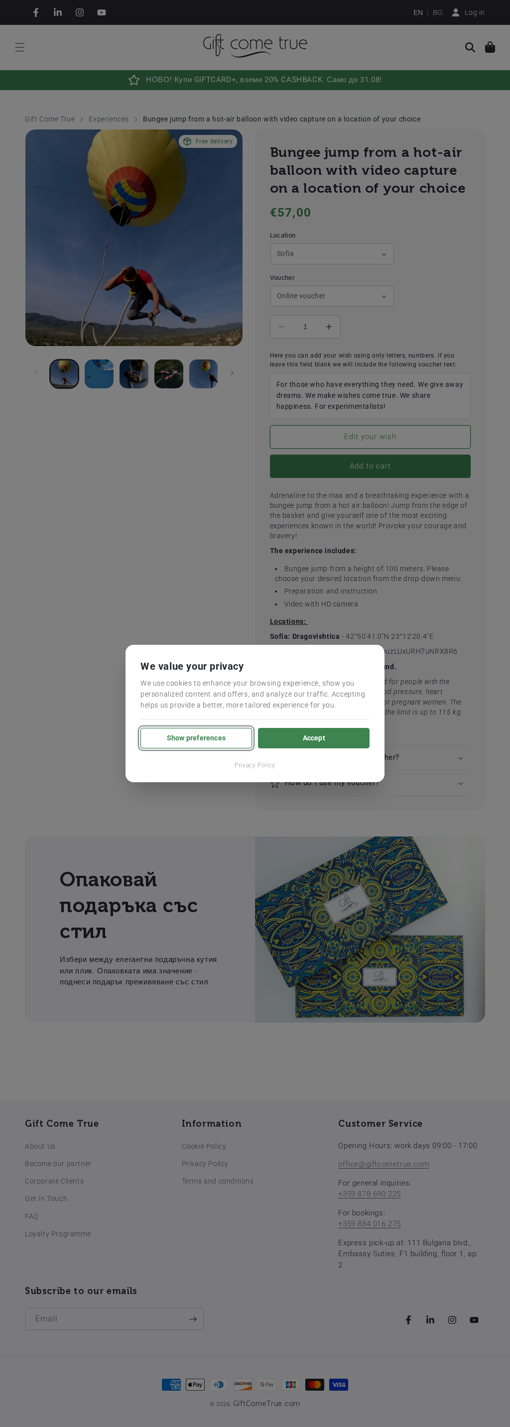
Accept (314, 738)
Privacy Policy (255, 765)
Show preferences (196, 738)
